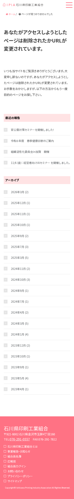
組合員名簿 (14, 456)
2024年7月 (17, 301)
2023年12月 (18, 345)
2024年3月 (17, 323)
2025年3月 (17, 258)
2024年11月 (18, 269)
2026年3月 (17, 192)
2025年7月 (17, 247)
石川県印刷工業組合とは (22, 446)
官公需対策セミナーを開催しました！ (32, 130)
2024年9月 (17, 291)
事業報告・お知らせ (18, 451)
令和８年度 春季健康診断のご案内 (32, 141)
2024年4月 (17, 312)
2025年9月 (17, 236)
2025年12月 (18, 203)
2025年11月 (18, 214)
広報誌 (11, 461)
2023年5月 (17, 378)
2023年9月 (17, 367)
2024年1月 (17, 334)
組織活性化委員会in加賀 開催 (30, 152)
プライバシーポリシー (20, 476)
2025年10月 (18, 225)
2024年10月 (18, 280)
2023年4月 (17, 389)
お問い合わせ (15, 471)
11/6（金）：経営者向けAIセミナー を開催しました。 (40, 163)
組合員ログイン (16, 466)
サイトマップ (14, 481)
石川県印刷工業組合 (26, 428)
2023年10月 (18, 356)
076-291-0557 (20, 439)
